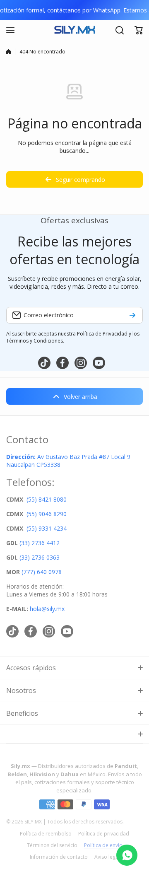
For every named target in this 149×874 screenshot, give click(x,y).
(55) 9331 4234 (46, 528)
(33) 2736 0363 (39, 557)
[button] (139, 30)
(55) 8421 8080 (46, 499)
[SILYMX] (74, 30)
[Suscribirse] (132, 315)
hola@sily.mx (46, 609)
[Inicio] (8, 51)
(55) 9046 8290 (46, 514)
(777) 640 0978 (42, 572)
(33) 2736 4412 (39, 543)
